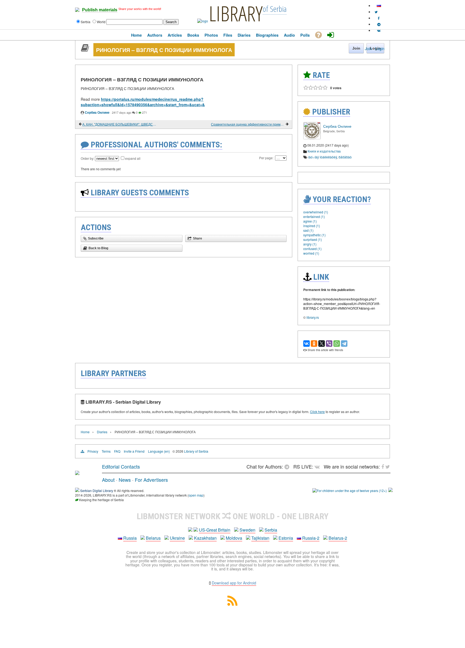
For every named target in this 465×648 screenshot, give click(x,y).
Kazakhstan (205, 538)
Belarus (153, 538)
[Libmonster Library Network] (390, 490)
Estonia (286, 538)
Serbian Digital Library (96, 490)
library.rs (313, 317)
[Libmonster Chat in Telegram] (288, 466)
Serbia (271, 530)
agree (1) (310, 221)
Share (197, 238)
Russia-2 (310, 538)
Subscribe (96, 238)
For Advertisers (151, 479)
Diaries (102, 431)
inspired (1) (311, 225)
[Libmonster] (77, 472)
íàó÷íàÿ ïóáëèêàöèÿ (322, 157)
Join (368, 48)
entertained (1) (314, 216)
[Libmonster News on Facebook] (379, 18)
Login (380, 48)
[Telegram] (344, 343)
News (125, 479)
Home (85, 431)
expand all (132, 158)
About (108, 479)
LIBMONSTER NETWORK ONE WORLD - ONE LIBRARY (233, 516)
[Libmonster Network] (349, 490)
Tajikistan (260, 538)
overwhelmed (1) (315, 212)
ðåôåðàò (345, 157)
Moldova (234, 538)
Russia (130, 538)
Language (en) (159, 451)
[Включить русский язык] (379, 5)
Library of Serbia (196, 451)
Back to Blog (98, 248)
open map (196, 495)
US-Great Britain (214, 530)
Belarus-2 (338, 538)
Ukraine (177, 538)
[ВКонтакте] (306, 343)
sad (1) (308, 230)
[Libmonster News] (376, 11)
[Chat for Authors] (379, 24)
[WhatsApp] (336, 343)
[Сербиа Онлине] (311, 138)
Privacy (92, 451)
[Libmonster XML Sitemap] (232, 604)
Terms (106, 451)
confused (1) (312, 248)
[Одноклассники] (314, 343)
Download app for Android (234, 582)
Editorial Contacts (121, 466)
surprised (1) (312, 239)
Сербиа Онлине (97, 112)
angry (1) (309, 244)
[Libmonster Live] (379, 30)
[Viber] (329, 343)
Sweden (247, 530)
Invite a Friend (134, 451)
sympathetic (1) (314, 235)
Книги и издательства (324, 151)
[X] (321, 343)
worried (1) (311, 253)
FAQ (117, 451)
